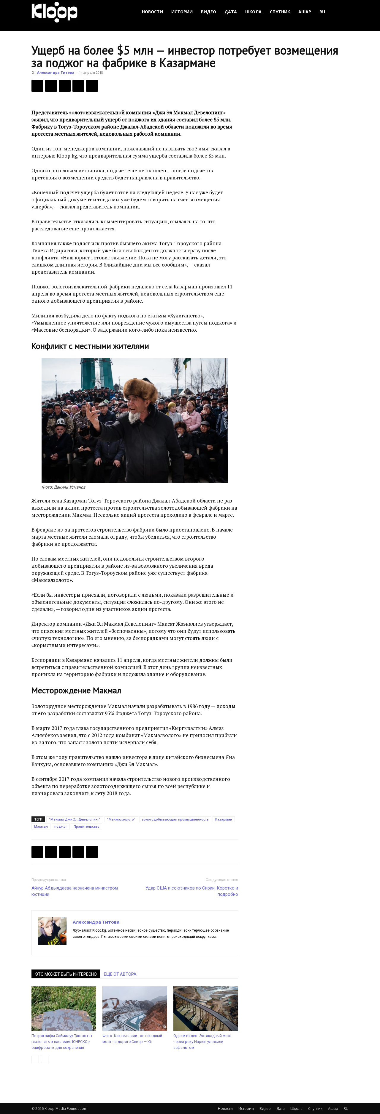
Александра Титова (55, 72)
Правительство (86, 826)
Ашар (304, 12)
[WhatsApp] (92, 86)
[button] (341, 12)
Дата (230, 12)
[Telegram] (78, 86)
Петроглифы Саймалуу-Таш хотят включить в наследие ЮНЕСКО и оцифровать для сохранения (62, 1041)
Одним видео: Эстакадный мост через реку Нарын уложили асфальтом (202, 1041)
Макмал (41, 826)
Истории (182, 12)
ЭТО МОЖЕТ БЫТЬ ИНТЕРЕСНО (66, 974)
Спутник (280, 12)
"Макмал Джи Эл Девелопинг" (75, 819)
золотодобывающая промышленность (175, 819)
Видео (208, 12)
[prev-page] (35, 1059)
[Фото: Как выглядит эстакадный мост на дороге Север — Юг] (134, 1008)
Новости (152, 12)
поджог (60, 826)
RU (322, 12)
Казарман (223, 819)
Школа (253, 12)
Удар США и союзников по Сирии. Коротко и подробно (191, 891)
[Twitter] (51, 86)
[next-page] (44, 1059)
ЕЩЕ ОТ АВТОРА (120, 974)
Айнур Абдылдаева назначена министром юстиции (74, 891)
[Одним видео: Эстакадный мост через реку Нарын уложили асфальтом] (205, 1008)
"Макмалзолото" (121, 819)
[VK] (65, 86)
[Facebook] (37, 86)
